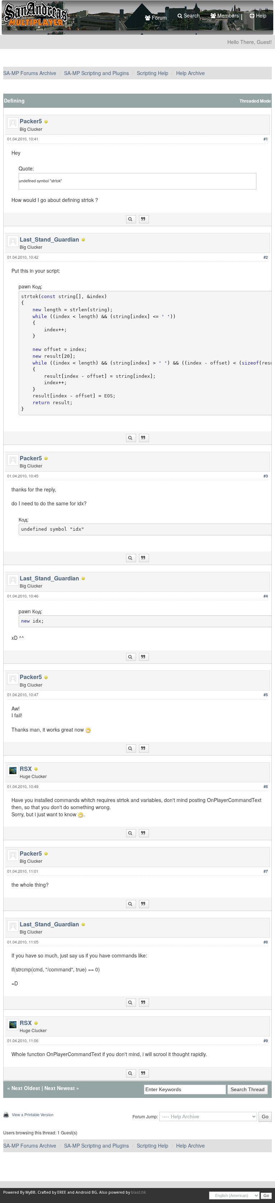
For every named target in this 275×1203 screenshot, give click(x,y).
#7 (266, 871)
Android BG (86, 1192)
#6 (266, 786)
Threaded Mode (255, 101)
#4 (266, 596)
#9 (266, 1040)
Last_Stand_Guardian (49, 239)
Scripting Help (152, 72)
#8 (266, 942)
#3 (266, 476)
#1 (266, 139)
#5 (266, 694)
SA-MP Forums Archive (29, 72)
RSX (26, 768)
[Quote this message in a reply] (144, 219)
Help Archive (190, 72)
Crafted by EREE (52, 1192)
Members (227, 15)
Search (191, 15)
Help (260, 15)
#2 (266, 257)
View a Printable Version (32, 1114)
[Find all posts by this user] (131, 219)
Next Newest (59, 1087)
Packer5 (31, 121)
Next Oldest (25, 1087)
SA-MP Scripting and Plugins (96, 72)
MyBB (30, 1192)
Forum (158, 17)
